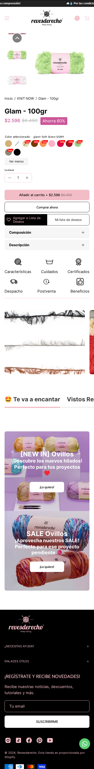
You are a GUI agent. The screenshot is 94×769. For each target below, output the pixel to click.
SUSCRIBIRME (47, 721)
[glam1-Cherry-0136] (60, 143)
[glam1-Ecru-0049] (25, 143)
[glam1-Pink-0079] (51, 143)
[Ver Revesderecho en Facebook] (29, 740)
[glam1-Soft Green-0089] (77, 143)
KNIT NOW (25, 98)
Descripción (19, 245)
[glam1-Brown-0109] (34, 143)
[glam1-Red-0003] (69, 143)
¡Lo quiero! (47, 487)
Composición (20, 232)
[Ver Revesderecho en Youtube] (50, 740)
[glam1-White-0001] (17, 143)
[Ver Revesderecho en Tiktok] (18, 740)
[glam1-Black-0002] (17, 152)
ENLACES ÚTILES (17, 661)
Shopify (10, 757)
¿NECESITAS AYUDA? (19, 646)
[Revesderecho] (47, 18)
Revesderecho (27, 752)
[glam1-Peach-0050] (43, 143)
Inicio (9, 98)
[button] (77, 18)
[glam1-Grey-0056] (8, 152)
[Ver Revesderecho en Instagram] (8, 740)
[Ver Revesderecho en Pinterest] (39, 740)
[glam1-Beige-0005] (8, 143)
